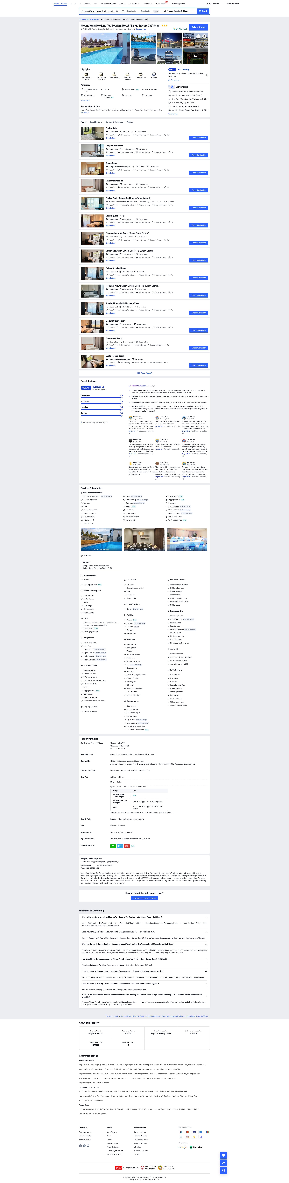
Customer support (85, 1132)
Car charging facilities (91, 632)
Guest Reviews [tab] (96, 122)
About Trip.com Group (114, 1154)
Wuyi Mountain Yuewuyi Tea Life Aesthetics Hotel (148, 1078)
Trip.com (109, 1016)
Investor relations (140, 1132)
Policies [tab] (130, 122)
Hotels (116, 1016)
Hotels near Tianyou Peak (143, 1096)
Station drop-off (89, 659)
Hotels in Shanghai (101, 1109)
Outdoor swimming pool (92, 496)
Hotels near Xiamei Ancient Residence (92, 1100)
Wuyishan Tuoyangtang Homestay (188, 1074)
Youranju (95, 1078)
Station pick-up (173, 510)
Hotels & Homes (60, 4)
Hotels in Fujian (138, 1016)
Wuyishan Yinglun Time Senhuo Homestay (94, 1083)
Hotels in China (126, 1016)
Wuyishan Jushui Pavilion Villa (195, 1065)
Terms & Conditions (113, 1143)
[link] (212, 4)
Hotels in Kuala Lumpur (162, 1109)
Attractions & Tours (108, 4)
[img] (105, 48)
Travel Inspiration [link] (178, 4)
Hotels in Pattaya (131, 1109)
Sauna (128, 496)
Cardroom (129, 503)
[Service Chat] (223, 1170)
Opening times (89, 612)
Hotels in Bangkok (116, 1109)
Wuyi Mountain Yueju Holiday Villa (168, 1069)
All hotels (137, 1147)
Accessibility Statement (115, 1151)
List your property (140, 1143)
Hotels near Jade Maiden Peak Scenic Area (94, 1096)
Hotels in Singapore (99, 1114)
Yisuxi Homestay (84, 1078)
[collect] (223, 1155)
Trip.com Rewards (140, 1136)
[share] (223, 1162)
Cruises (122, 4)
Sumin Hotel (172, 1078)
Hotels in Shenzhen (145, 1109)
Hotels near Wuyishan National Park (184, 1096)
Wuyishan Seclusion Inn (146, 1069)
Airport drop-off (173, 506)
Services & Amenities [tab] (114, 122)
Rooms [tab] (83, 122)
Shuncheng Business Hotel (143, 1074)
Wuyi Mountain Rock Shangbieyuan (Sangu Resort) (97, 1065)
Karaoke (129, 506)
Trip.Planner (160, 4)
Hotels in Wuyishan (153, 1016)
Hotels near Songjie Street (149, 1091)
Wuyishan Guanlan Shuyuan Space (91, 1069)
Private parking (173, 496)
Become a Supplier (140, 1151)
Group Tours (147, 4)
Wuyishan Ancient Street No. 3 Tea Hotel (93, 1074)
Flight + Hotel (85, 4)
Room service (131, 598)
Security (137, 1154)
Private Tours (134, 4)
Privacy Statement (113, 1147)
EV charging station (90, 500)
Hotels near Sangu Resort (88, 1091)
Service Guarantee (85, 1136)
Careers (109, 1140)
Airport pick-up (131, 500)
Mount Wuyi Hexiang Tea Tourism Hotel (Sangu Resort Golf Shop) (121, 25)
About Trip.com (112, 1132)
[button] (190, 4)
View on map (173, 114)
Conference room (174, 513)
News (109, 1136)
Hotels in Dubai (193, 1109)
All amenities (85, 100)
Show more (85, 112)
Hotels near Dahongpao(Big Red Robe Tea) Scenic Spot (118, 1091)
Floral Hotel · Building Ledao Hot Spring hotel (121, 1069)
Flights (73, 4)
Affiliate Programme (141, 1140)
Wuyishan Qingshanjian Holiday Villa (129, 1065)
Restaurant (172, 503)
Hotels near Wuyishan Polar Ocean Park (173, 1091)
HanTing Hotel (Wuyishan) (152, 1065)
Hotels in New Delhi (179, 1109)
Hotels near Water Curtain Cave (121, 1096)
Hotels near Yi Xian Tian (162, 1096)
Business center (89, 517)
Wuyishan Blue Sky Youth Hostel (121, 1074)
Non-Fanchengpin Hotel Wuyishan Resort (114, 1078)
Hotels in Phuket (85, 1114)
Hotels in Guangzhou (86, 1109)
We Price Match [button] (181, 29)
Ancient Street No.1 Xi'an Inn (165, 1074)
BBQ (128, 665)
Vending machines (133, 661)
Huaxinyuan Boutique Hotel (173, 1065)
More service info (85, 1140)
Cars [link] (95, 4)
